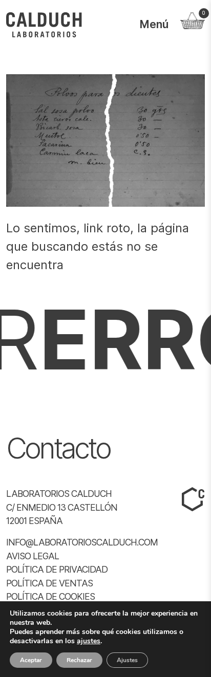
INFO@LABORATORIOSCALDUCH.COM (82, 542)
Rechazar (79, 660)
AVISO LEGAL (32, 556)
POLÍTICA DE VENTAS (49, 583)
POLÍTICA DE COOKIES (50, 596)
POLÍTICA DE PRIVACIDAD (57, 569)
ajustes (88, 641)
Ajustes (127, 660)
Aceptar (31, 660)
